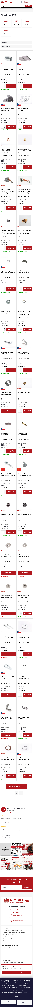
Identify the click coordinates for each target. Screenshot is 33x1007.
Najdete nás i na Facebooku (18, 918)
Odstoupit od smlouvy (16, 972)
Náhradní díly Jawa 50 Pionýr (9, 949)
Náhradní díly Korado (8, 960)
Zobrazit (8, 410)
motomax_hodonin (18, 920)
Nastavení (16, 996)
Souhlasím (24, 1002)
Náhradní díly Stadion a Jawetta (10, 956)
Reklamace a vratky (7, 940)
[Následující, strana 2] (16, 793)
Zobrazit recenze (11, 812)
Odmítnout (8, 1002)
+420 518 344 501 (17, 912)
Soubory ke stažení (7, 938)
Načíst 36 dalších (15, 786)
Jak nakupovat (6, 936)
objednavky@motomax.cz (17, 910)
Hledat (28, 6)
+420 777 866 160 (17, 915)
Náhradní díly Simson (8, 952)
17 (21, 793)
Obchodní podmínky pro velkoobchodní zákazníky (14, 932)
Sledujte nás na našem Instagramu (5, 850)
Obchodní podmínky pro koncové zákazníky (12, 930)
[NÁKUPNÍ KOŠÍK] (27, 2)
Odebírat (27, 887)
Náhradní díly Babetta (8, 947)
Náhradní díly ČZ (6, 958)
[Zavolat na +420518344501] (21, 2)
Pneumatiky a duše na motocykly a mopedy (13, 962)
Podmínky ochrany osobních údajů (10, 934)
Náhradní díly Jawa (7, 954)
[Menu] (31, 2)
